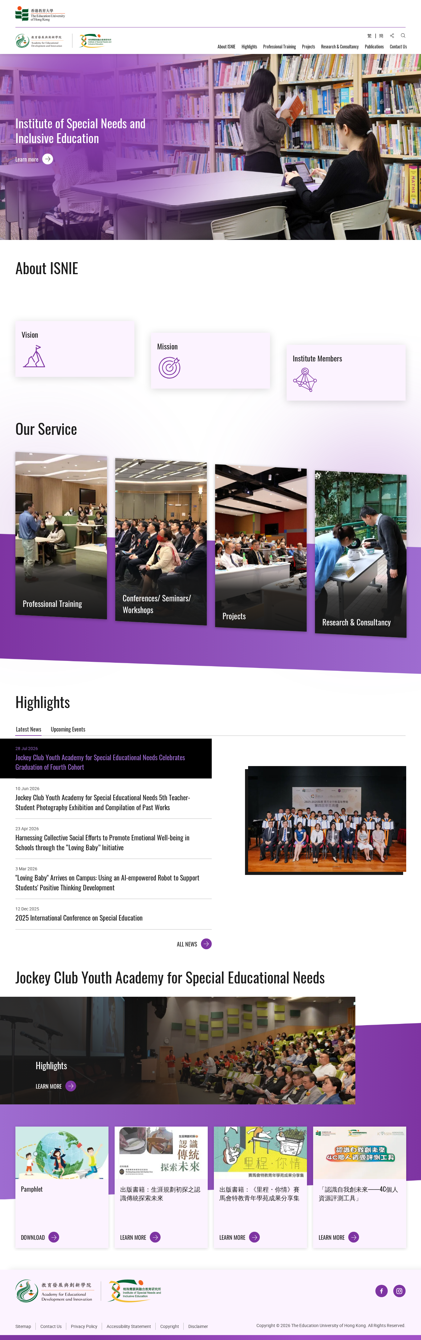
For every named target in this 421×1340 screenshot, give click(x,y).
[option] (210, 147)
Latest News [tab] (28, 728)
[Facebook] (381, 1291)
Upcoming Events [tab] (68, 728)
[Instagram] (399, 1291)
